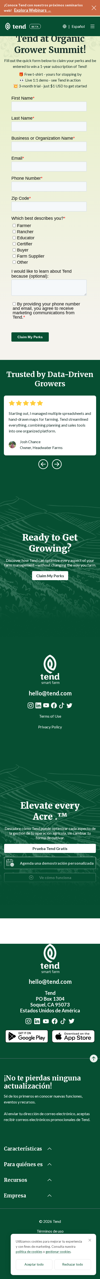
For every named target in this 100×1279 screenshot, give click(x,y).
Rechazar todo (72, 1264)
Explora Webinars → (32, 10)
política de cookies (29, 1252)
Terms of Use (50, 716)
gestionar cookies (58, 1252)
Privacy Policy (50, 726)
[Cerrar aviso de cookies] (90, 1240)
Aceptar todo (34, 1264)
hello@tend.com (50, 693)
